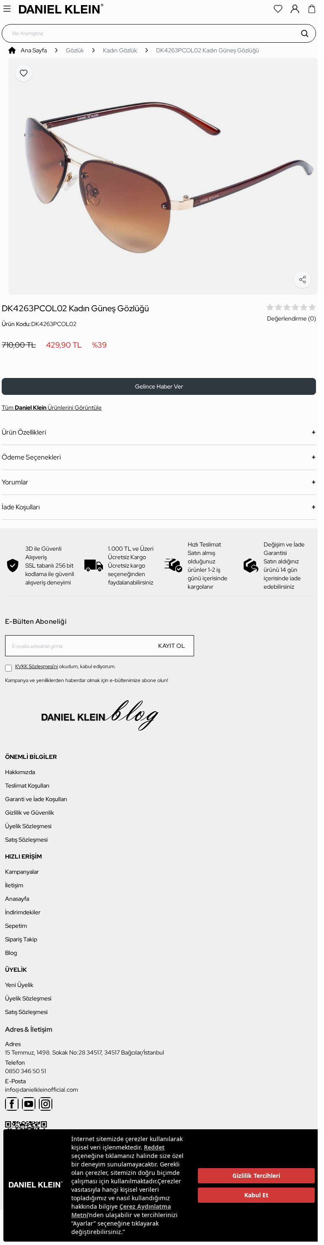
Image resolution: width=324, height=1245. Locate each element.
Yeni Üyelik (19, 980)
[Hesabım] (295, 9)
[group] (163, 174)
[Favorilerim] (278, 9)
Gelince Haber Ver (159, 382)
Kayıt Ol (171, 641)
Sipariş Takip (21, 934)
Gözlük (75, 50)
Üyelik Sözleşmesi (28, 821)
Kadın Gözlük (120, 50)
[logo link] (61, 9)
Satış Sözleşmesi (26, 834)
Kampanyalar (22, 866)
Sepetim (16, 920)
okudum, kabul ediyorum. (65, 661)
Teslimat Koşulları (27, 780)
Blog (11, 947)
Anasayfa (17, 893)
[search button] (304, 33)
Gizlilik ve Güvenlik (29, 807)
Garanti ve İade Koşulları (36, 794)
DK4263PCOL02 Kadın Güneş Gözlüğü (207, 50)
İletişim (14, 880)
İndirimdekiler (22, 907)
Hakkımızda (20, 767)
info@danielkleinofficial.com (41, 1084)
